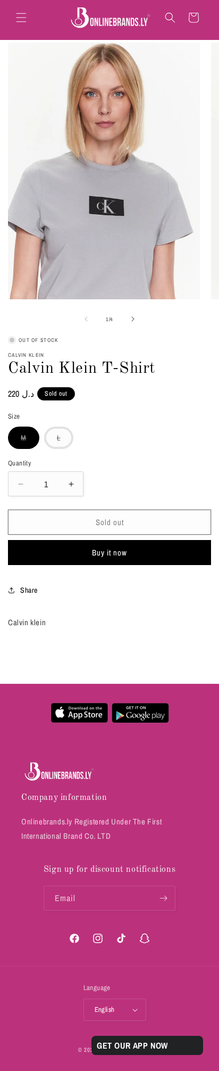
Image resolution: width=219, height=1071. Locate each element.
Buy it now (109, 552)
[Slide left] (86, 319)
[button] (21, 17)
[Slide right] (133, 319)
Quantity (19, 463)
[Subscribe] (163, 898)
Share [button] (29, 590)
